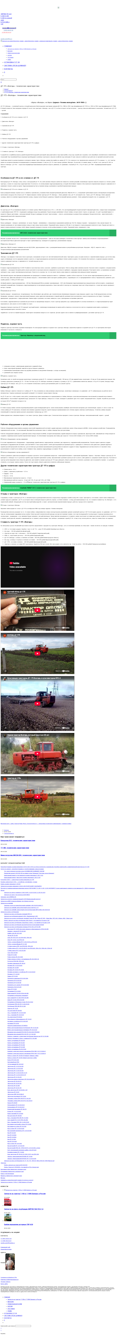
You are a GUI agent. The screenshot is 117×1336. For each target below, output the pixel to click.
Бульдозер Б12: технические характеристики (18, 841)
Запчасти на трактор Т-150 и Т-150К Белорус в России (25, 1194)
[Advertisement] (58, 352)
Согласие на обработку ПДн (9, 1277)
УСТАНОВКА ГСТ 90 (10, 1313)
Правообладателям (6, 1249)
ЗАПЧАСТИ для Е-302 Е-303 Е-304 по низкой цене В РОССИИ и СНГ (6, 19)
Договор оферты (5, 1282)
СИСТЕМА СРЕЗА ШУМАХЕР (13, 1316)
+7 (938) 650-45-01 (6, 1241)
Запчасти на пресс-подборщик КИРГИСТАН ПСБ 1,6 (23, 1209)
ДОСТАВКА (11, 1309)
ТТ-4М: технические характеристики (15, 848)
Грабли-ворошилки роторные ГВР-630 (18, 1224)
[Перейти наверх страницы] (1, 1293)
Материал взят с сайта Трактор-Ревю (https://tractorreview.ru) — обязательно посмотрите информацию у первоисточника (36, 824)
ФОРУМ (10, 1306)
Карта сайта (4, 1284)
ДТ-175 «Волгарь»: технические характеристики (16, 92)
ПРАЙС (10, 1311)
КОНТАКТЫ (7, 1318)
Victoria (6, 830)
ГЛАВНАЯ (7, 1297)
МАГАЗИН (11, 1302)
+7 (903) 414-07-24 (6, 1238)
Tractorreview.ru (9, 833)
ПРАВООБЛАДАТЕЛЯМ (15, 1304)
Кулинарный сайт (5, 1247)
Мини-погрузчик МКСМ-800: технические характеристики (23, 855)
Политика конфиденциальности (9, 1279)
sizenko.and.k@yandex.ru (8, 1243)
